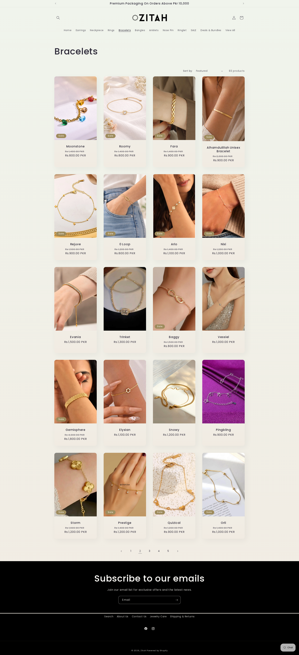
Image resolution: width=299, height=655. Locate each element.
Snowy (174, 430)
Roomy (125, 146)
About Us (122, 616)
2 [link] (140, 551)
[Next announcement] (243, 3)
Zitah (143, 650)
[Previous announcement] (55, 3)
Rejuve (75, 244)
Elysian (124, 430)
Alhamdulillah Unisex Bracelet (223, 149)
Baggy (174, 337)
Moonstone (75, 146)
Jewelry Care (158, 616)
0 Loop (124, 244)
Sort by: (188, 71)
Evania (75, 337)
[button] (58, 18)
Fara (174, 146)
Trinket (124, 337)
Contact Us (139, 616)
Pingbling (223, 430)
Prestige (124, 523)
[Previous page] (121, 551)
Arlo (174, 244)
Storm (75, 523)
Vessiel (223, 337)
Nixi (223, 244)
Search (109, 616)
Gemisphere (75, 430)
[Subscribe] (176, 600)
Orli (223, 523)
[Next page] (177, 551)
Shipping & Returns (182, 616)
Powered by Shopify (157, 650)
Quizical (174, 523)
